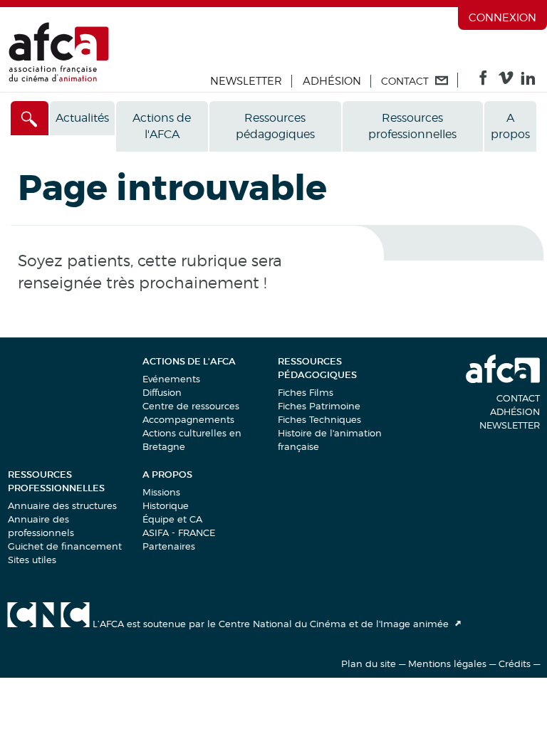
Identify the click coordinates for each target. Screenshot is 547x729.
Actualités (82, 118)
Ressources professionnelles (412, 126)
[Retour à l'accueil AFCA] (58, 78)
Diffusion (162, 392)
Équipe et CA (172, 519)
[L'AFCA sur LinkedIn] (528, 81)
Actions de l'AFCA (161, 126)
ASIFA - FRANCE (178, 532)
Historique (165, 505)
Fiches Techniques (319, 419)
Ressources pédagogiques (275, 126)
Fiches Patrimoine (319, 405)
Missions (161, 492)
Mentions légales (447, 663)
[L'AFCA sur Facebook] (483, 81)
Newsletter (246, 81)
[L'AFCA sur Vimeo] (506, 81)
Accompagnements (188, 419)
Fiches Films (305, 392)
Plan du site (368, 663)
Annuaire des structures (62, 505)
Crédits (515, 663)
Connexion (502, 17)
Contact (518, 398)
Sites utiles (32, 559)
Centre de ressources (190, 405)
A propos (510, 126)
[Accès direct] (29, 118)
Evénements (171, 378)
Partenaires (168, 546)
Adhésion (332, 81)
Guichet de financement (65, 546)
